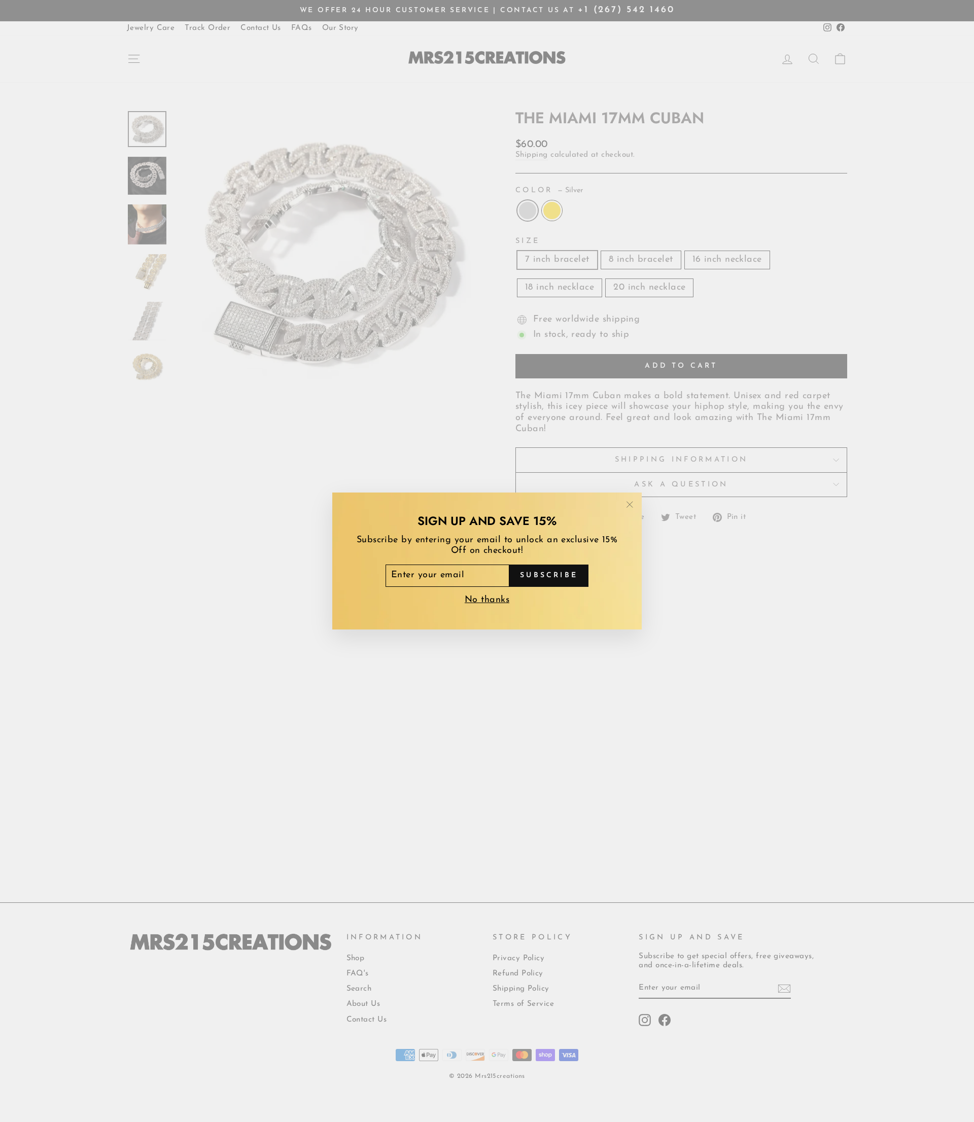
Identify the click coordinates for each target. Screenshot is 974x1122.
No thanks (487, 600)
